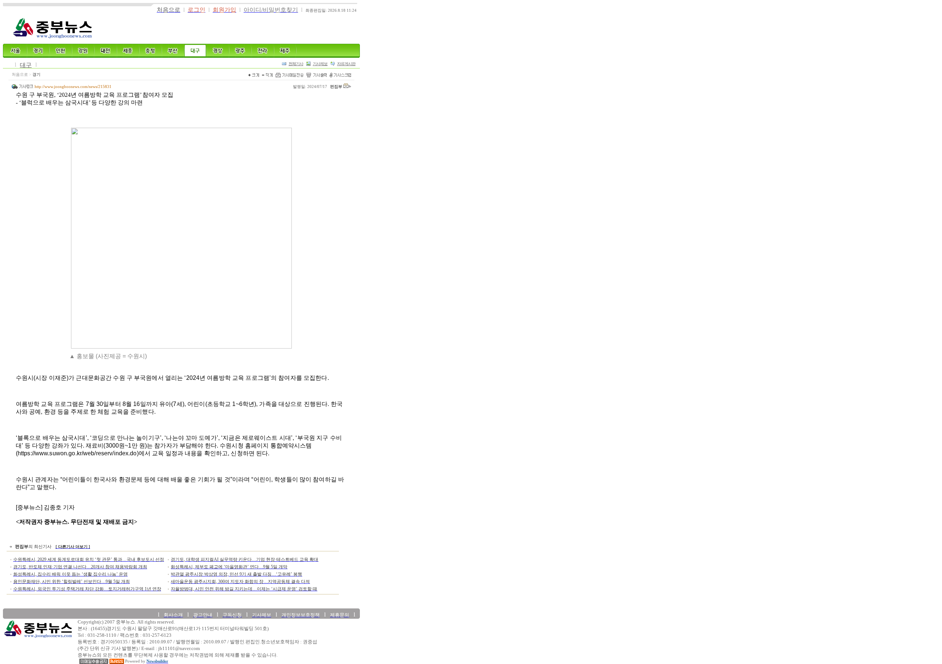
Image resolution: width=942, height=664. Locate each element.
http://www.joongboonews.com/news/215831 (73, 87)
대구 (26, 65)
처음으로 (20, 75)
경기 (36, 75)
